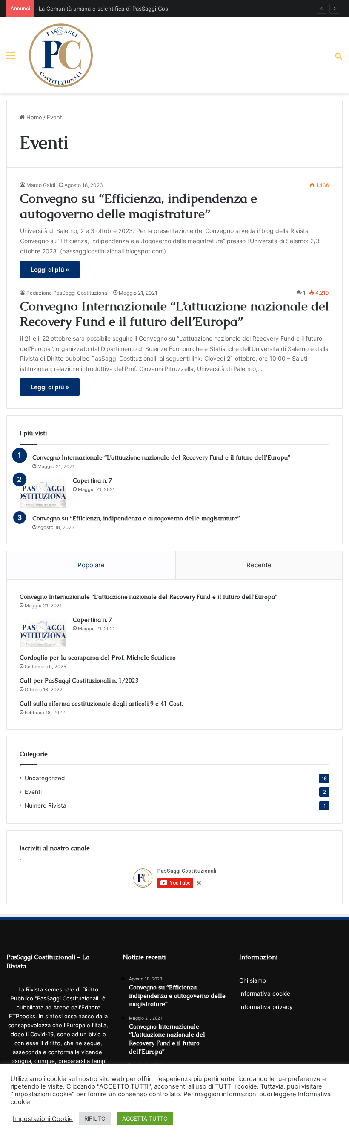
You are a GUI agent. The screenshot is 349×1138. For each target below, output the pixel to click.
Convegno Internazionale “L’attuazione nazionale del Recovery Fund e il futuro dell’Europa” (174, 314)
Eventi (33, 791)
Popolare (91, 565)
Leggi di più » (50, 269)
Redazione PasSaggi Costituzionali (68, 293)
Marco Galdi (40, 185)
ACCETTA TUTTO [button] (145, 1118)
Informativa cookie (264, 993)
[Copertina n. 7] (43, 492)
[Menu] (10, 58)
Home (33, 117)
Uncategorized (45, 778)
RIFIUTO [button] (95, 1118)
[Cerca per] (338, 58)
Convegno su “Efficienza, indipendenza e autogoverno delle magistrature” (138, 206)
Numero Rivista (45, 805)
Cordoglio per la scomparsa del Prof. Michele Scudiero (98, 657)
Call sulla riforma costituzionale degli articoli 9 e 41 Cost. (101, 703)
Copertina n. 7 (92, 480)
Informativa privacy (266, 1006)
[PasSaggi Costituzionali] (61, 55)
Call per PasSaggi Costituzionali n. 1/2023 (79, 680)
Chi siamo (252, 980)
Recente (259, 565)
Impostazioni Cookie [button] (43, 1119)
